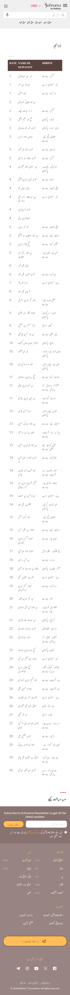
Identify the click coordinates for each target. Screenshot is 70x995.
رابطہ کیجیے (31, 941)
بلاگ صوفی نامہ (25, 876)
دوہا (61, 868)
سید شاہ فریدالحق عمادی (28, 607)
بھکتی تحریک (28, 923)
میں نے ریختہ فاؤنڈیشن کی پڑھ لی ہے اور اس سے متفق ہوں (36, 834)
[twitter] (45, 968)
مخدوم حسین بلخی (25, 689)
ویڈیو (29, 868)
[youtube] (36, 968)
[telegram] (18, 968)
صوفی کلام (22, 22)
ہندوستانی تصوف (56, 923)
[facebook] (55, 968)
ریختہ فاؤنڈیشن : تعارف (53, 915)
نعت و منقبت (57, 892)
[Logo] (52, 6)
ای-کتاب (26, 860)
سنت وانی (38, 22)
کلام (61, 884)
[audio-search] (7, 15)
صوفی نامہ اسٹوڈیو (24, 884)
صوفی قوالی (30, 22)
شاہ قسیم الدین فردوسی (27, 680)
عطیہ (29, 892)
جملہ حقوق (22, 983)
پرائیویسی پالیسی (33, 832)
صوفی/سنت (47, 22)
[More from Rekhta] (6, 6)
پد (62, 876)
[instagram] (27, 968)
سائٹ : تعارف (26, 915)
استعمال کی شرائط (33, 983)
